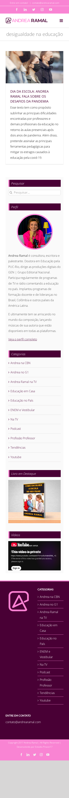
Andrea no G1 (19, 372)
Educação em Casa (22, 391)
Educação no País (21, 400)
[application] (34, 555)
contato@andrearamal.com (45, 2)
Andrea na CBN (20, 363)
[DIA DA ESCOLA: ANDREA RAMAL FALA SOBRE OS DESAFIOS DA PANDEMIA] (34, 67)
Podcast (15, 429)
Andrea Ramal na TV (23, 382)
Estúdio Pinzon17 (43, 746)
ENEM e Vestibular (22, 410)
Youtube (15, 457)
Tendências (17, 448)
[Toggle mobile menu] (61, 21)
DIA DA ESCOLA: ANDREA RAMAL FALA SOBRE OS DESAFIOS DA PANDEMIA (29, 96)
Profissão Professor (22, 438)
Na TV (14, 419)
